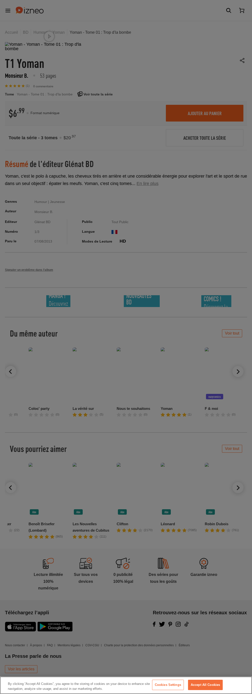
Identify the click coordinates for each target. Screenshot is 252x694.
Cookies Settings (168, 685)
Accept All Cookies (205, 685)
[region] (126, 685)
